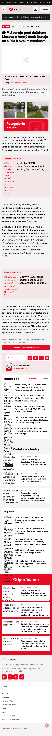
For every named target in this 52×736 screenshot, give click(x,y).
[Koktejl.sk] (15, 9)
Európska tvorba (8, 716)
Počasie (6, 26)
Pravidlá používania (10, 705)
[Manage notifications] (47, 725)
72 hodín (44, 379)
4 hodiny (33, 379)
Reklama (5, 697)
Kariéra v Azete (8, 701)
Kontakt (5, 693)
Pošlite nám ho (20, 368)
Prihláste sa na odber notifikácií (26, 347)
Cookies (5, 708)
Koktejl (4, 686)
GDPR (4, 712)
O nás (4, 690)
